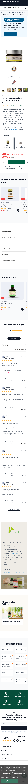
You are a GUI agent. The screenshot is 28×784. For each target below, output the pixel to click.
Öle (10, 553)
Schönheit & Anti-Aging (7, 657)
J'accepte (9, 781)
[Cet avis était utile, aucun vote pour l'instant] (21, 380)
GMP (24, 74)
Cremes (18, 553)
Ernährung (5, 649)
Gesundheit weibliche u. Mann (7, 673)
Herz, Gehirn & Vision (20, 657)
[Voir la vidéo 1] (14, 69)
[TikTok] (21, 740)
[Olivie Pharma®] (14, 530)
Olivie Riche (14, 129)
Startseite (3, 12)
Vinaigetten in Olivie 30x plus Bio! (12, 621)
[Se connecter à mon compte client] (22, 8)
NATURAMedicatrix (5, 202)
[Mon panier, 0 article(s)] (25, 8)
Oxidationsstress (21, 12)
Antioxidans (11, 12)
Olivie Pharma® (5, 95)
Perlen (5, 555)
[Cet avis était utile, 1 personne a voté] (21, 443)
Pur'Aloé (23, 202)
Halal (10, 76)
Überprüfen (14, 728)
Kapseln (14, 553)
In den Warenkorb (17, 162)
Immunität (4, 680)
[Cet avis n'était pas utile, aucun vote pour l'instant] (24, 380)
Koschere (16, 76)
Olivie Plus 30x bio (15, 131)
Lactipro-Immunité (7, 205)
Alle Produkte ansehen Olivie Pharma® (14, 573)
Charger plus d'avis (14, 509)
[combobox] (20, 349)
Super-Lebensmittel (7, 74)
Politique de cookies (6, 777)
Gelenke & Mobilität (19, 650)
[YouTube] (24, 740)
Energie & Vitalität (21, 664)
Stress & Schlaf (20, 672)
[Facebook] (14, 740)
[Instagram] (17, 740)
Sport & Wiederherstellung (21, 681)
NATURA (13, 8)
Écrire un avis (14, 338)
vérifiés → (21, 106)
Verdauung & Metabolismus (6, 665)
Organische (17, 74)
